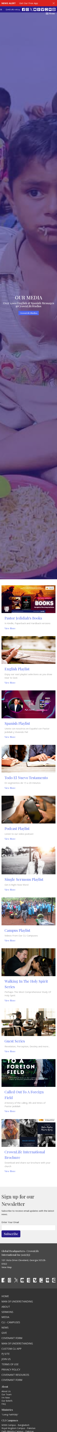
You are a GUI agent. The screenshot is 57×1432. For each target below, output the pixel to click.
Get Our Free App (28, 3)
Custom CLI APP (11, 1348)
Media (5, 1317)
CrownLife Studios (28, 313)
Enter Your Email (10, 1222)
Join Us (6, 1359)
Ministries (7, 1409)
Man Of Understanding (17, 1301)
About (6, 1306)
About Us (6, 1391)
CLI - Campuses (11, 1322)
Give (4, 1333)
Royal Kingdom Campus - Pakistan (18, 1428)
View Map (7, 1267)
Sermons (7, 1312)
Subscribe (11, 1234)
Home (5, 1296)
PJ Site (6, 1354)
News (5, 1327)
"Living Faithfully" (10, 1414)
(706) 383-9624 (13, 9)
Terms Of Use (10, 1364)
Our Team (7, 1394)
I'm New (6, 1397)
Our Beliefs (7, 1400)
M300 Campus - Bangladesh (15, 1425)
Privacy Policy (11, 1369)
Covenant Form (12, 1338)
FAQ (4, 1403)
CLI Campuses (10, 1420)
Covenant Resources (15, 1375)
